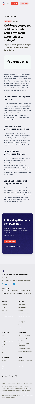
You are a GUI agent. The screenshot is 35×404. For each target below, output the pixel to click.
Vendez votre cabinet (7, 316)
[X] (13, 376)
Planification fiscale (23, 313)
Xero (3, 363)
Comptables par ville (7, 341)
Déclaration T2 (22, 319)
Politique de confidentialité (25, 360)
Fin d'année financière (24, 316)
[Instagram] (9, 376)
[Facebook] (6, 376)
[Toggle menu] (31, 3)
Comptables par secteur (8, 344)
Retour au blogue (11, 16)
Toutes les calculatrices (24, 335)
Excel (3, 366)
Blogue (4, 313)
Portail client (24, 3)
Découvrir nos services (11, 246)
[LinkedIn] (3, 376)
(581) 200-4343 (11, 293)
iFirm (3, 369)
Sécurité (20, 366)
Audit (19, 328)
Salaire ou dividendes (24, 348)
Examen (20, 325)
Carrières (4, 310)
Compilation (21, 304)
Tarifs (3, 307)
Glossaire (4, 338)
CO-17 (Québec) (22, 322)
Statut (3, 350)
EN (8, 3)
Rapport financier (23, 307)
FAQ (3, 335)
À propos (4, 304)
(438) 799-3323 (26, 293)
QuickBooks (5, 360)
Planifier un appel (10, 241)
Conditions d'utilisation (24, 363)
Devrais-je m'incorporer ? (25, 351)
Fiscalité (20, 310)
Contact (4, 353)
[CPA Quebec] (16, 376)
